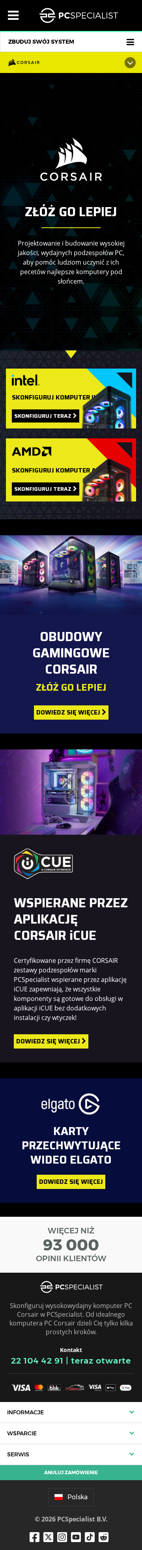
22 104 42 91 (37, 1361)
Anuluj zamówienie (71, 1472)
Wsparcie (22, 1433)
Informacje (25, 1412)
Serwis (18, 1454)
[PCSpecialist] (78, 15)
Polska (77, 1497)
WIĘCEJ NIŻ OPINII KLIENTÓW (71, 1244)
